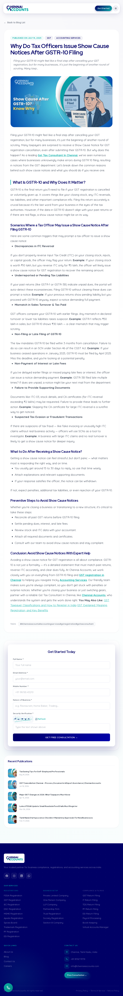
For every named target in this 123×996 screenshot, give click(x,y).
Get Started (103, 8)
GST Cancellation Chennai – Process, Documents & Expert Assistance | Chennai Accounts (60, 783)
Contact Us (9, 961)
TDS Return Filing (91, 904)
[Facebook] (7, 876)
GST (49, 38)
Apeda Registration (13, 918)
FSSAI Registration (13, 895)
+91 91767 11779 (78, 959)
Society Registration (53, 918)
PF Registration (11, 931)
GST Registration (12, 900)
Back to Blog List (14, 22)
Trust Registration (52, 913)
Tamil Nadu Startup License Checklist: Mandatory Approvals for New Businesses (56, 818)
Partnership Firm (51, 909)
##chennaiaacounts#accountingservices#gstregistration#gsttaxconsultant (57, 624)
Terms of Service (97, 990)
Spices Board (10, 922)
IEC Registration (12, 904)
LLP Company (50, 904)
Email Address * (20, 673)
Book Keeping (90, 922)
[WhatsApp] (29, 876)
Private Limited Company (55, 895)
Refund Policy (113, 990)
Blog (6, 956)
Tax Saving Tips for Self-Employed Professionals (42, 771)
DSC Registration (12, 909)
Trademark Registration (15, 927)
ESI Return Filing (91, 913)
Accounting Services (68, 38)
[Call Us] (8, 987)
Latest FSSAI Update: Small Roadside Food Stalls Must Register (48, 806)
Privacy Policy (82, 990)
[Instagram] (14, 876)
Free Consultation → (77, 975)
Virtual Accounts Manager (96, 927)
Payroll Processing (92, 918)
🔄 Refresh (40, 719)
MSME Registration (13, 913)
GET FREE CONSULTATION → (61, 737)
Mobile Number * (21, 686)
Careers (8, 966)
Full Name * (18, 659)
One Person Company (54, 900)
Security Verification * (23, 713)
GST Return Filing (91, 895)
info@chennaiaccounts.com (85, 966)
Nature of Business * (22, 700)
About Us (8, 952)
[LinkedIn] (21, 876)
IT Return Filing (90, 900)
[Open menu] (115, 8)
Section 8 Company (53, 922)
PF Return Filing (90, 909)
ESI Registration (12, 936)
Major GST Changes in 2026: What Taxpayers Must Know (44, 794)
